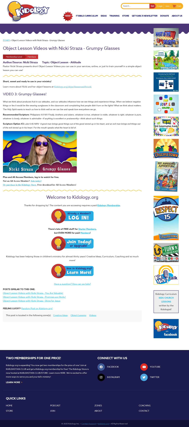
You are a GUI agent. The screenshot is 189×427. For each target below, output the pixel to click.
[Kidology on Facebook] (166, 328)
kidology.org (103, 423)
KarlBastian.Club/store (34, 372)
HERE (62, 372)
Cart (179, 6)
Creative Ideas (60, 315)
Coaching (145, 405)
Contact (144, 411)
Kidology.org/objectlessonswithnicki (73, 86)
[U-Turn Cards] (166, 252)
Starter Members (87, 228)
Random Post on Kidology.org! (37, 308)
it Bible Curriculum (87, 15)
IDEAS (104, 15)
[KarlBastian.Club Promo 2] (166, 37)
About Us (177, 15)
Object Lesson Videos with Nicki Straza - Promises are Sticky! (34, 297)
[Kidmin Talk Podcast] (166, 274)
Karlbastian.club (16, 369)
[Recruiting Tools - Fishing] (166, 59)
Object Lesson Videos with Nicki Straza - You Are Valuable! (33, 293)
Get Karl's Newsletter (144, 15)
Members (85, 232)
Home (9, 405)
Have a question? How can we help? (72, 284)
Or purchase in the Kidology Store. (20, 185)
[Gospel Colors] (166, 104)
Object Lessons (78, 315)
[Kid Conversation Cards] (166, 126)
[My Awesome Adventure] (166, 177)
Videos (92, 315)
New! (68, 15)
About (98, 411)
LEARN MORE (14, 382)
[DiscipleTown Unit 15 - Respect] (166, 218)
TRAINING (114, 15)
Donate (164, 15)
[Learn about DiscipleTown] (166, 148)
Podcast (55, 405)
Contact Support (88, 423)
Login (160, 6)
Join (167, 6)
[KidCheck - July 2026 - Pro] (166, 82)
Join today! (36, 181)
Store (125, 15)
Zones (6, 40)
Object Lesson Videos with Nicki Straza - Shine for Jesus (31, 300)
